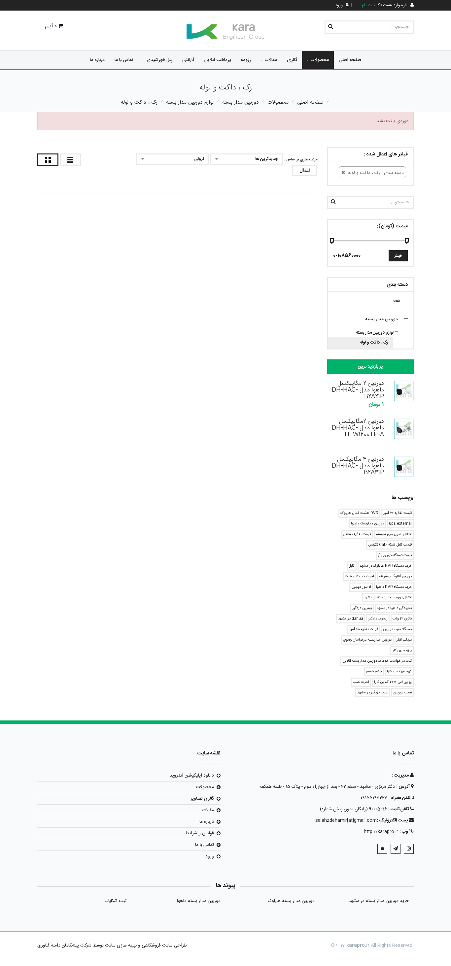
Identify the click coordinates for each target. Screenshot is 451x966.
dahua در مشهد (350, 619)
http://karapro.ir (381, 832)
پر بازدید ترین (370, 367)
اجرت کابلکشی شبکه (359, 577)
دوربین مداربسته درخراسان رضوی (367, 640)
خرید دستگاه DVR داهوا (394, 587)
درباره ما (97, 60)
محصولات (319, 60)
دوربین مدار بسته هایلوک (291, 901)
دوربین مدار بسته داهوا (199, 901)
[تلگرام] (395, 849)
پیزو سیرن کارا (402, 650)
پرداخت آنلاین (217, 60)
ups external (400, 524)
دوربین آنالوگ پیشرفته (395, 577)
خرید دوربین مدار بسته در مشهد (378, 901)
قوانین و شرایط (199, 833)
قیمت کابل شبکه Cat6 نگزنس (390, 545)
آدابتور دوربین (361, 587)
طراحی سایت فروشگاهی (163, 945)
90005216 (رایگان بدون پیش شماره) (353, 809)
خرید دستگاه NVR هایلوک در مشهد (386, 566)
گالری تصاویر (202, 799)
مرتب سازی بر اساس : (300, 160)
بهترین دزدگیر (362, 608)
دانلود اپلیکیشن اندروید (192, 776)
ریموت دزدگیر (378, 619)
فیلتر (398, 255)
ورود (209, 856)
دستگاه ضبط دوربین (397, 629)
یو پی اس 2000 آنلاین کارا (393, 682)
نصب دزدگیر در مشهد (372, 693)
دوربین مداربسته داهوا (367, 524)
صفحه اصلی (350, 60)
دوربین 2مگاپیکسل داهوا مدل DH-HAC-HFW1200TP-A (358, 428)
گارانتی (188, 60)
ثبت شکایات (115, 901)
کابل (352, 566)
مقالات (270, 60)
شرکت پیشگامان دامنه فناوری (64, 945)
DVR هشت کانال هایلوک (359, 513)
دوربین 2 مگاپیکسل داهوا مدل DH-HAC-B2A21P (358, 390)
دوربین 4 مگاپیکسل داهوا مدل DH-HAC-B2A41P (358, 466)
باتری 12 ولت (402, 619)
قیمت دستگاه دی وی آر (395, 555)
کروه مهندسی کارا (399, 672)
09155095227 (374, 798)
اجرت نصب (361, 682)
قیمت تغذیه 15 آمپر (363, 629)
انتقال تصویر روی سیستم (394, 534)
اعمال (304, 171)
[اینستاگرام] (409, 849)
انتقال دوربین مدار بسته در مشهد (388, 598)
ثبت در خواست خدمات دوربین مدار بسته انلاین (377, 661)
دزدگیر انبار (404, 640)
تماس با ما (124, 60)
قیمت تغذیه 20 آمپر (397, 513)
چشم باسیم (374, 672)
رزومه (246, 60)
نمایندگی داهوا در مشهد (394, 608)
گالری (292, 60)
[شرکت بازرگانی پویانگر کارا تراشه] (225, 32)
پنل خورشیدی (159, 60)
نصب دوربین (402, 693)
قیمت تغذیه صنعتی (357, 534)
